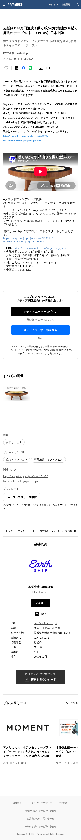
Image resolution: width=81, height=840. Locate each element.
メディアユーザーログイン (40, 311)
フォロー (40, 603)
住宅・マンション (16, 459)
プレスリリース (26, 531)
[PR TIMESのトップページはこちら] (15, 4)
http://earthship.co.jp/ (45, 623)
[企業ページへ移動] (40, 567)
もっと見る (72, 702)
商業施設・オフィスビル (48, 459)
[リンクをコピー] (48, 68)
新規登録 (65, 4)
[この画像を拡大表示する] (16, 393)
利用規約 (63, 802)
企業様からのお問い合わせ (40, 818)
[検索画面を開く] (77, 4)
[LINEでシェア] (30, 68)
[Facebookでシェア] (24, 68)
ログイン (53, 4)
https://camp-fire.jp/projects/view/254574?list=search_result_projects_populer (28, 240)
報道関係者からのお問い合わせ (40, 810)
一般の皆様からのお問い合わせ (40, 826)
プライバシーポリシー (40, 802)
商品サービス (14, 442)
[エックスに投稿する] (17, 68)
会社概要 (17, 802)
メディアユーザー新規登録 (40, 330)
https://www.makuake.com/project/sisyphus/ (40, 248)
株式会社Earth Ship (50, 531)
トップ (9, 531)
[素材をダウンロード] (41, 68)
